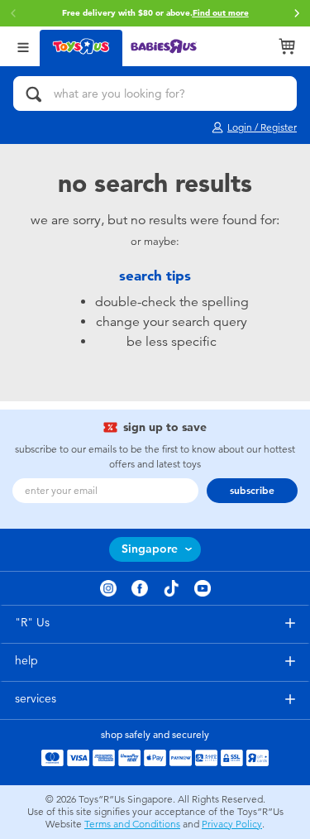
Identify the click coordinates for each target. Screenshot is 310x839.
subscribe (252, 490)
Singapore (150, 549)
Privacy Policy (232, 824)
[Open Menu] (23, 46)
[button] (296, 13)
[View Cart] (287, 46)
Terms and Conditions (132, 824)
